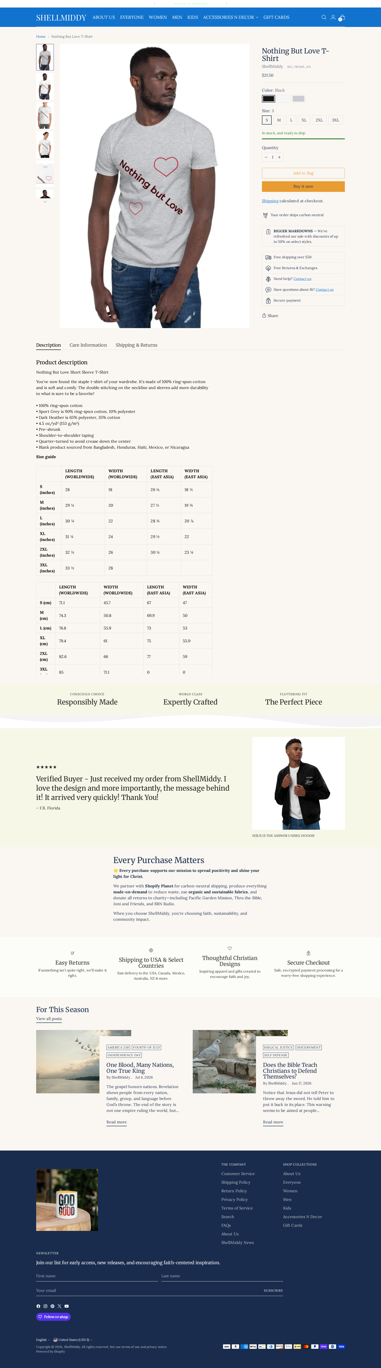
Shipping (270, 201)
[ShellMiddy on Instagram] (46, 1307)
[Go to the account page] (333, 17)
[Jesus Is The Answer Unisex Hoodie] (298, 783)
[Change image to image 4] (45, 144)
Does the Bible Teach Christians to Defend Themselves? (290, 1071)
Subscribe (273, 1290)
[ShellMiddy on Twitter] (60, 1307)
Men (287, 1199)
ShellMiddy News (237, 1242)
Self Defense (275, 1055)
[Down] (45, 201)
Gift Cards (292, 1225)
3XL (335, 120)
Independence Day (124, 1055)
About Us (230, 1233)
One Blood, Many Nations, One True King (140, 1068)
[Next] (226, 4)
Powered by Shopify (50, 1351)
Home (41, 36)
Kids (287, 1208)
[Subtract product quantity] (266, 157)
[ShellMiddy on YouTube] (67, 1307)
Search (227, 1216)
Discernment (309, 1047)
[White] (283, 99)
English (41, 1340)
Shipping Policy (235, 1182)
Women (290, 1190)
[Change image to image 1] (45, 57)
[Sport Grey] (298, 99)
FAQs (226, 1225)
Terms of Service (237, 1208)
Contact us (302, 278)
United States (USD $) (73, 1340)
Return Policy (234, 1190)
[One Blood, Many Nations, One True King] (83, 1080)
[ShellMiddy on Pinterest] (53, 1307)
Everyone (292, 1182)
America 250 (118, 1047)
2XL (319, 120)
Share (273, 315)
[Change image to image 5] (45, 174)
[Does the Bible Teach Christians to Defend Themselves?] (240, 1080)
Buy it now (303, 186)
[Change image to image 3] (45, 115)
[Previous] (154, 4)
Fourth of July (146, 1047)
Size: (268, 110)
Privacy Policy (234, 1199)
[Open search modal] (323, 17)
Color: (273, 90)
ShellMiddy (272, 66)
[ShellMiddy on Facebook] (38, 1307)
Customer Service (238, 1173)
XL (304, 120)
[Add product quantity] (279, 157)
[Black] (268, 99)
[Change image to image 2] (45, 86)
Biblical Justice (278, 1047)
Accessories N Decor (302, 1216)
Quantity (270, 147)
